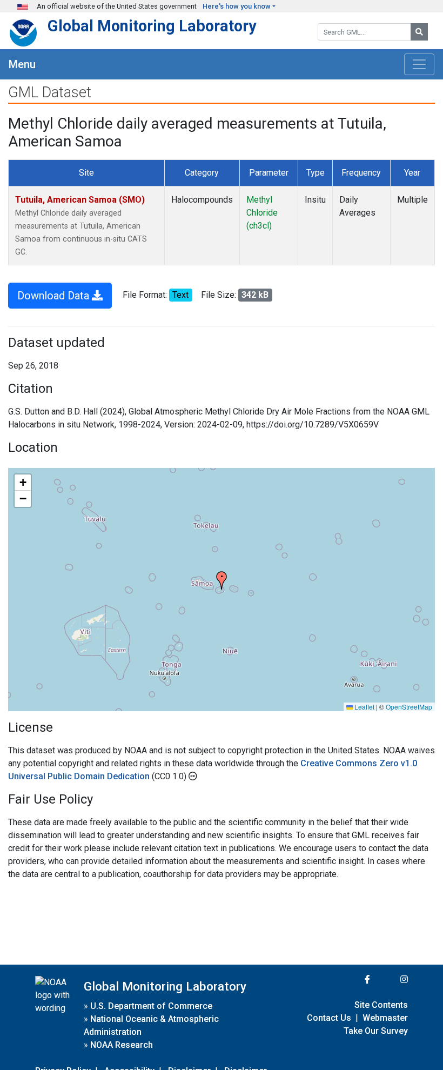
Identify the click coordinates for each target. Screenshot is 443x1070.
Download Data (54, 295)
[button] (221, 580)
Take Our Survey (376, 1031)
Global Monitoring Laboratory (152, 26)
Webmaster (385, 1018)
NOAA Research (121, 1045)
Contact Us (329, 1018)
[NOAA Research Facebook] (353, 979)
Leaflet (363, 706)
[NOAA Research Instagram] (390, 979)
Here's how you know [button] (237, 6)
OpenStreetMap (409, 706)
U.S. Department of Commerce (151, 1006)
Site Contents (381, 1005)
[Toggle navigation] (419, 64)
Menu (22, 64)
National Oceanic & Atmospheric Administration (151, 1025)
